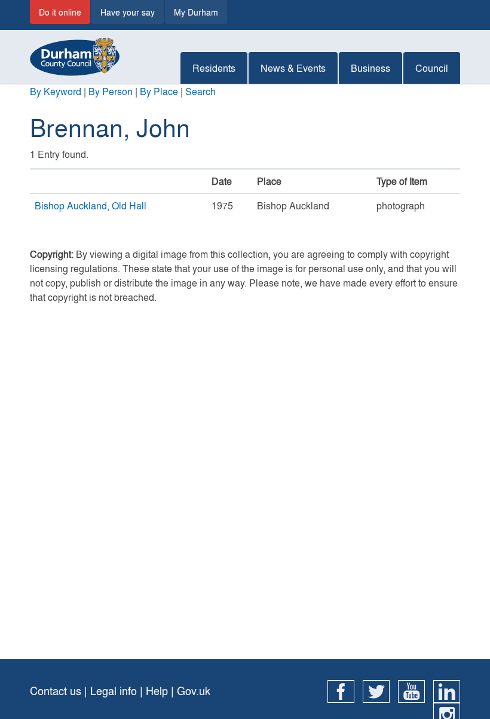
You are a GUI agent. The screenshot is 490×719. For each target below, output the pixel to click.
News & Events (293, 68)
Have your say (127, 12)
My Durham (196, 12)
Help (157, 690)
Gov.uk (193, 690)
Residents (213, 68)
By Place (159, 91)
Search (200, 91)
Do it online (60, 12)
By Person (110, 91)
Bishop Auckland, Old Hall (90, 205)
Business (370, 68)
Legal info (113, 690)
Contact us (55, 690)
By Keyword (55, 91)
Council (431, 68)
